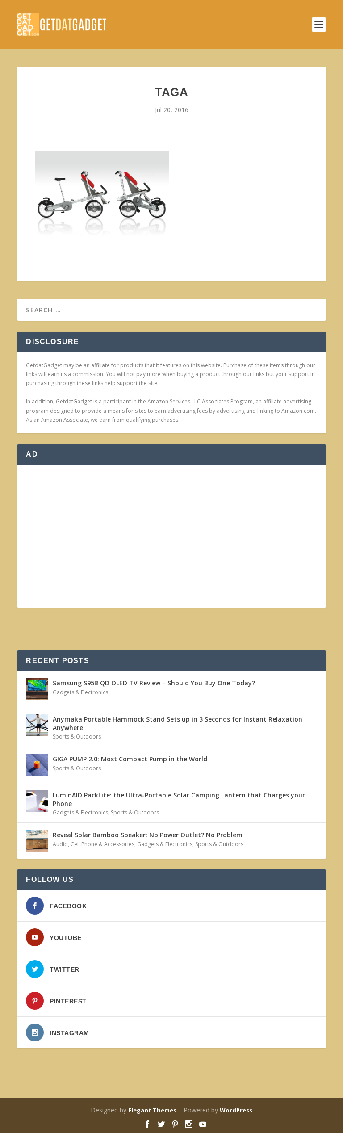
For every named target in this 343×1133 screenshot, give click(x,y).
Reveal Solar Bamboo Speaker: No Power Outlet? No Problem (148, 835)
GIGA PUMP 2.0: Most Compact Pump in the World (130, 759)
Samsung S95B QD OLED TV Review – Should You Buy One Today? (154, 683)
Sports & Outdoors (77, 736)
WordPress (236, 1110)
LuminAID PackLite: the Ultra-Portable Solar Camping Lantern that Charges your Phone (179, 799)
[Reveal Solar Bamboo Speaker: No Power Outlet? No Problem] (37, 841)
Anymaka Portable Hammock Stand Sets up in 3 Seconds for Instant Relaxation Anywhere (177, 723)
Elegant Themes (152, 1110)
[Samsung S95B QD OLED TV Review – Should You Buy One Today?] (37, 689)
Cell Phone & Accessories (102, 844)
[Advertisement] (171, 536)
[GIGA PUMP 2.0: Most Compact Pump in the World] (37, 765)
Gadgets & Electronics (80, 692)
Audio (60, 844)
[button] (102, 196)
